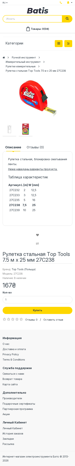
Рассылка (8, 443)
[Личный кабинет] (69, 2)
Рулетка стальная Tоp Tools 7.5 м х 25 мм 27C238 (36, 70)
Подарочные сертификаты (19, 403)
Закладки (8, 438)
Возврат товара (12, 378)
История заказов (13, 433)
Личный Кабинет (13, 428)
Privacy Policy (11, 354)
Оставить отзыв (53, 319)
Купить (37, 310)
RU (4, 2)
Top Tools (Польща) (24, 269)
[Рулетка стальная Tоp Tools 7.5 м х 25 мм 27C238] (37, 98)
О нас (6, 343)
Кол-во (7, 292)
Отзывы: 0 (31, 319)
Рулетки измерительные (21, 66)
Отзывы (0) (35, 147)
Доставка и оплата (14, 349)
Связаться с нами (13, 373)
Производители (12, 398)
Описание (13, 147)
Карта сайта (10, 384)
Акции (6, 414)
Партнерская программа (18, 408)
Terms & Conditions (14, 359)
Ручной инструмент (24, 57)
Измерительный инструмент (23, 61)
